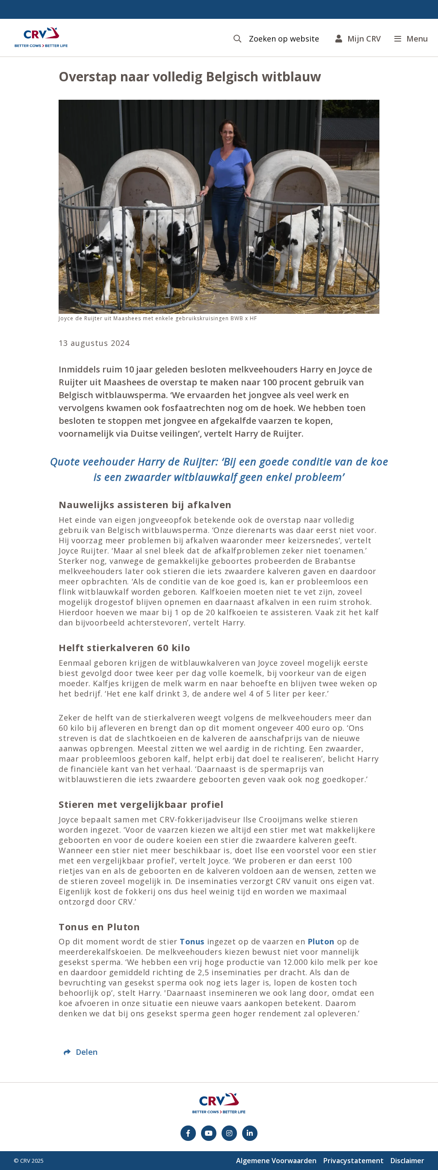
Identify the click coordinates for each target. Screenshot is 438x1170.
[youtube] (208, 1133)
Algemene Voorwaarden (276, 1160)
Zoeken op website (284, 39)
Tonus (192, 941)
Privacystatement (353, 1160)
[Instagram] (229, 1133)
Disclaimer (407, 1160)
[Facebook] (188, 1133)
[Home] (41, 38)
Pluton (321, 941)
